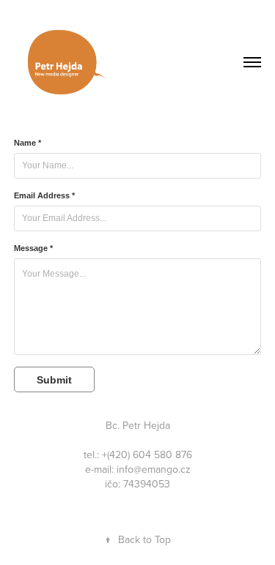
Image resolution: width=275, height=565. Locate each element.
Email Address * (44, 195)
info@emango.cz (154, 469)
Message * (33, 248)
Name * (27, 142)
